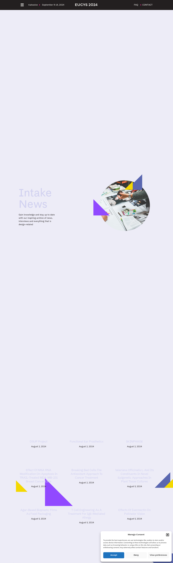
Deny (136, 555)
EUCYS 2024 (86, 5)
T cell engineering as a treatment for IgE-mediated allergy (86, 514)
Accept (113, 555)
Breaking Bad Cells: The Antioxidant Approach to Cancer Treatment (86, 474)
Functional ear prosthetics (86, 441)
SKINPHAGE (134, 441)
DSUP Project (38, 441)
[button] (167, 534)
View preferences (158, 555)
